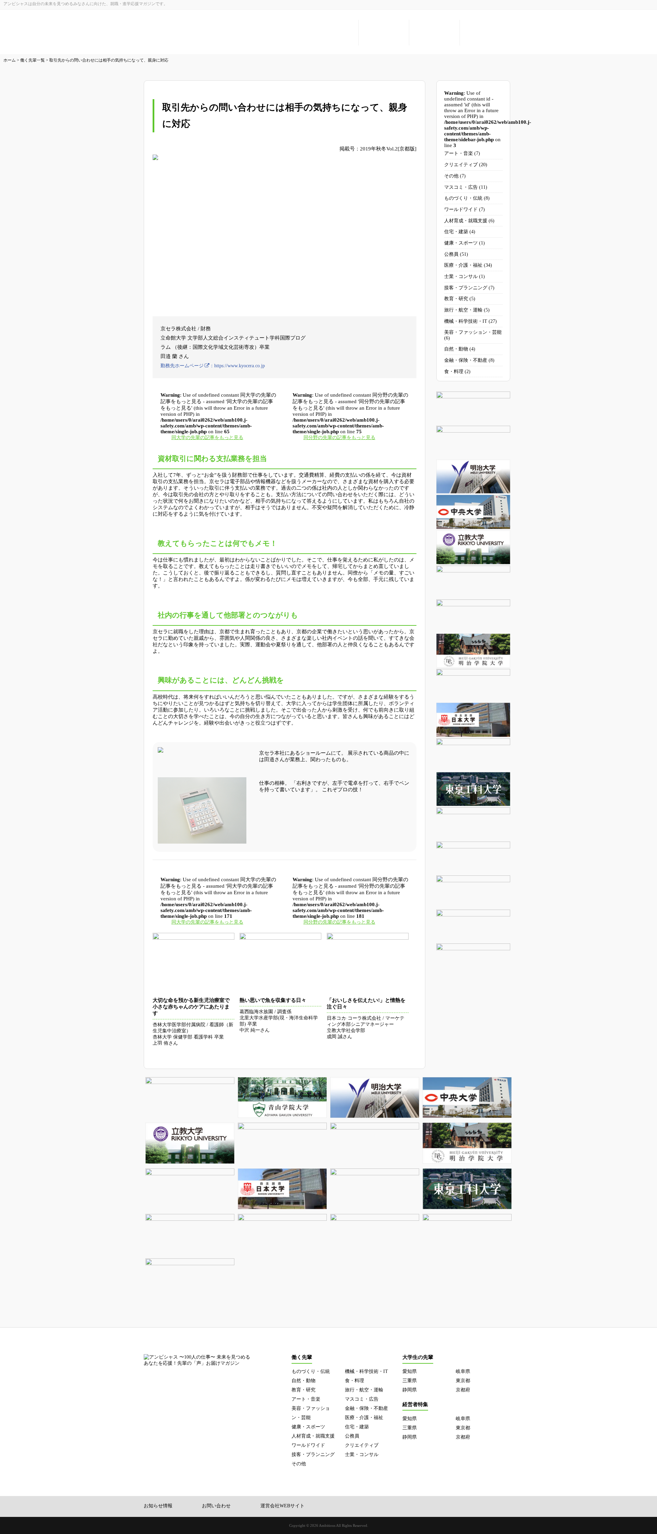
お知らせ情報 (158, 1505)
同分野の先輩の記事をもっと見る (339, 437)
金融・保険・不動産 (465, 360)
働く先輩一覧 (32, 60)
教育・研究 (456, 298)
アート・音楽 (458, 153)
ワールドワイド (461, 209)
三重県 (409, 1380)
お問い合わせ (216, 1505)
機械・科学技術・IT (465, 321)
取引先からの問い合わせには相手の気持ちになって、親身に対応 (108, 60)
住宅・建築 (456, 231)
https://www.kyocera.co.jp (239, 365)
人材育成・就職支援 (465, 220)
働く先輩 (333, 32)
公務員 (451, 254)
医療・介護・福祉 (463, 265)
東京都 (463, 1380)
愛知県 (409, 1371)
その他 (451, 175)
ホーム (9, 60)
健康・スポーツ (461, 243)
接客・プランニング (465, 287)
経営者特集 (434, 32)
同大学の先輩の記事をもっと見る (207, 437)
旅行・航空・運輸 (463, 310)
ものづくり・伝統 (463, 198)
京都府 (463, 1389)
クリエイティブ (461, 164)
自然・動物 (456, 349)
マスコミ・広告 (461, 187)
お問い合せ (485, 32)
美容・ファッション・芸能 (473, 332)
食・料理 (453, 371)
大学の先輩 (384, 32)
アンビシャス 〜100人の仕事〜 (192, 33)
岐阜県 (463, 1371)
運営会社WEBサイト (282, 1505)
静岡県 (409, 1389)
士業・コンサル (461, 276)
